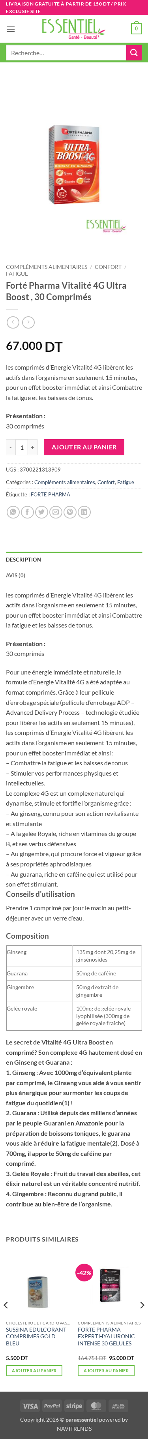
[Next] (141, 1320)
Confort (108, 267)
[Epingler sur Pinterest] (70, 512)
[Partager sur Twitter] (41, 512)
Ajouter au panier (84, 447)
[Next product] (13, 322)
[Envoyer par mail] (55, 512)
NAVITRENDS (74, 1428)
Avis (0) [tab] (15, 575)
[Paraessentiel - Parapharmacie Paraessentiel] (74, 29)
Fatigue (17, 274)
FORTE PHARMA (50, 494)
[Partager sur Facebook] (27, 512)
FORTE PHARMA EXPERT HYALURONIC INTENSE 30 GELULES (106, 1336)
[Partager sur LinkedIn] (84, 512)
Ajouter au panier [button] (34, 1370)
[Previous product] (28, 322)
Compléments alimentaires (46, 267)
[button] (10, 29)
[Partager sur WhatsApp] (13, 512)
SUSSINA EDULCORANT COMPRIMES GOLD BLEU (36, 1336)
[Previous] (6, 1320)
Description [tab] (23, 559)
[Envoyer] (134, 52)
